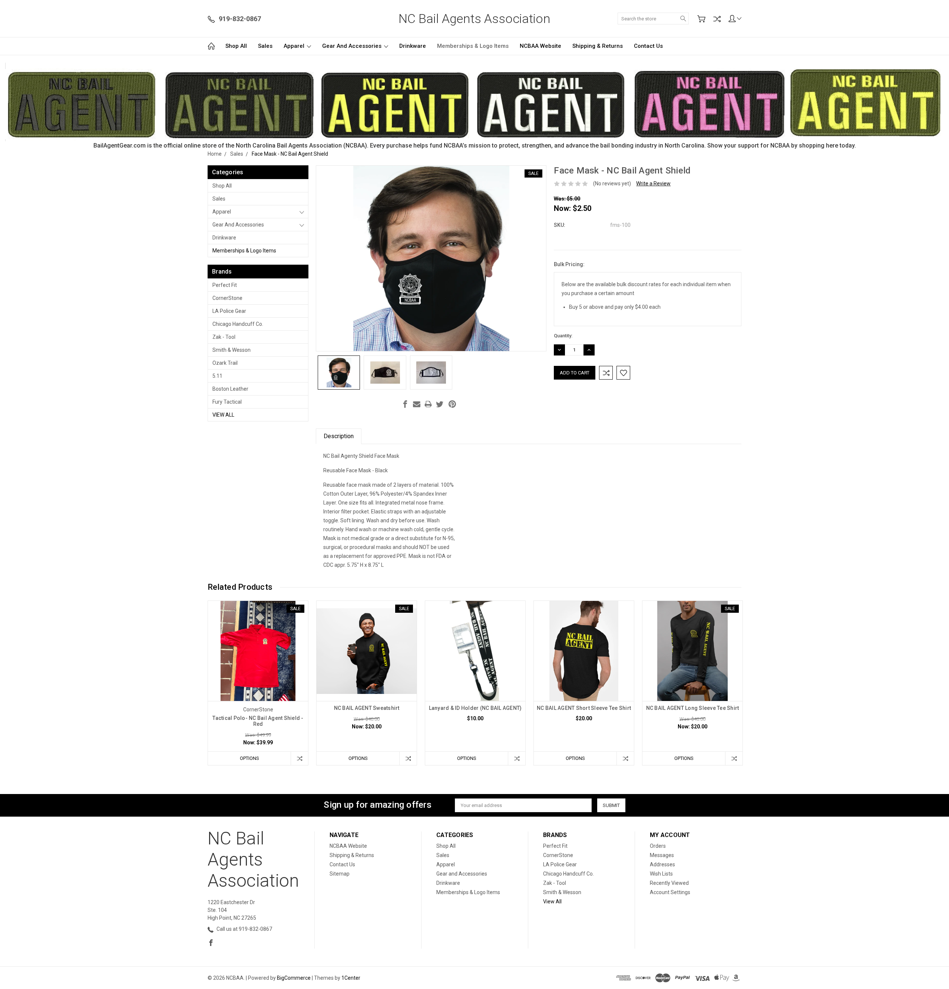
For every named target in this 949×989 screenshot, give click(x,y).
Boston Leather (230, 389)
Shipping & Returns (597, 46)
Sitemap (340, 874)
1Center (350, 978)
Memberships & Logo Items (473, 46)
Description (339, 436)
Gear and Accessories (352, 46)
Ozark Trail (225, 363)
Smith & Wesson (231, 350)
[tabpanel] (258, 683)
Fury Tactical (227, 402)
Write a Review (653, 183)
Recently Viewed (669, 883)
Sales (265, 46)
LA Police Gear (229, 311)
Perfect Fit (224, 285)
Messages (662, 855)
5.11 (217, 376)
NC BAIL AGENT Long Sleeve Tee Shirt (692, 708)
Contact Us (648, 46)
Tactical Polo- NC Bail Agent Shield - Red (257, 721)
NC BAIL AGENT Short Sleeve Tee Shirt (584, 708)
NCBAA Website (540, 46)
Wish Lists (661, 874)
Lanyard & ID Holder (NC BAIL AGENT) (475, 708)
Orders (658, 846)
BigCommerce (294, 978)
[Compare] (717, 19)
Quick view (258, 671)
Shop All (236, 46)
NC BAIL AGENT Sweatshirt (367, 708)
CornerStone (227, 298)
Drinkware (412, 46)
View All (223, 415)
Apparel (295, 46)
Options (249, 758)
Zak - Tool (223, 337)
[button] (474, 102)
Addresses (662, 864)
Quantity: (563, 335)
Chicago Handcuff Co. (237, 324)
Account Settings (670, 892)
